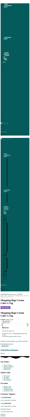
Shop (5, 295)
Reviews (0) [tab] (6, 321)
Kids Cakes (8, 32)
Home (6, 4)
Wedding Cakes (9, 29)
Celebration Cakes (7, 38)
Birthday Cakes (9, 15)
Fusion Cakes (8, 50)
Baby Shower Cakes (9, 12)
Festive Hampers (6, 53)
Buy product (5, 307)
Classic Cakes (8, 43)
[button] (3, 62)
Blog (5, 59)
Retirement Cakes (9, 27)
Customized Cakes (7, 6)
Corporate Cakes (9, 35)
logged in (11, 336)
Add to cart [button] (5, 346)
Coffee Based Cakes (8, 47)
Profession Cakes (9, 24)
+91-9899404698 (6, 397)
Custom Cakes (11, 295)
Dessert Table (8, 18)
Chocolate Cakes (9, 40)
